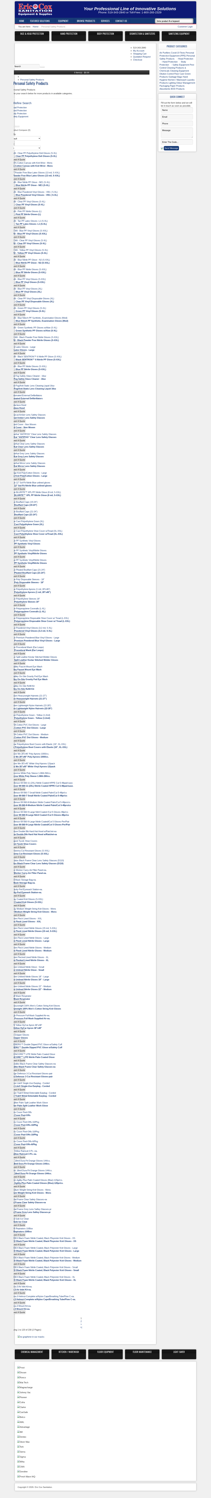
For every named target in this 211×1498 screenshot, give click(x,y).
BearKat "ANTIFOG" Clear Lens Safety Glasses (32, 437)
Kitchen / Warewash (177, 80)
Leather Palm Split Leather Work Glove (28, 1105)
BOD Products (178, 89)
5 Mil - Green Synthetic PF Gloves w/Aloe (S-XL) (33, 330)
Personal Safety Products (32, 79)
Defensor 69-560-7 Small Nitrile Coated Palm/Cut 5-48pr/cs (38, 795)
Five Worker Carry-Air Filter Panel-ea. (28, 873)
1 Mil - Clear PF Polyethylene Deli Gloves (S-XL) (33, 156)
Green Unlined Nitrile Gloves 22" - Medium (30, 989)
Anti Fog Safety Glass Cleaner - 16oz (27, 379)
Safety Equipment (20, 116)
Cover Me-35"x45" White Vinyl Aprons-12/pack (32, 766)
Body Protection (19, 113)
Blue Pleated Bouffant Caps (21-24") (27, 573)
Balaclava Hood (17, 408)
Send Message (171, 148)
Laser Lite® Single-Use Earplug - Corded (29, 1086)
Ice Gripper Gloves (18, 1038)
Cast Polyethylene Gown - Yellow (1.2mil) (29, 718)
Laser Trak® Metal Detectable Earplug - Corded (32, 1096)
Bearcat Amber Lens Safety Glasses (27, 418)
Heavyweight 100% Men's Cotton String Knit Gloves (35, 1008)
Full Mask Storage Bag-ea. (22, 883)
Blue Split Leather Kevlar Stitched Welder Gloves (33, 660)
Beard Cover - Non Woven (22, 427)
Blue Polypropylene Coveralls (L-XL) (27, 611)
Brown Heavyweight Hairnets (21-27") (28, 698)
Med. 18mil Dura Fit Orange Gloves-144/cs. (30, 1173)
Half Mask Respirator (19, 999)
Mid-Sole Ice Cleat (18, 1222)
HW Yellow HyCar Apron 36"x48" (25, 1028)
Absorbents (164, 89)
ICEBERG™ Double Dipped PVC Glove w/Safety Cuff (35, 1047)
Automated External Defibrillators (26, 398)
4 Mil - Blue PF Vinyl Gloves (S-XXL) (27, 282)
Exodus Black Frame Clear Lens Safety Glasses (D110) (36, 863)
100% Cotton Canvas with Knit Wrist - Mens (31, 166)
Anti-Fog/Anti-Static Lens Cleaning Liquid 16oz (32, 388)
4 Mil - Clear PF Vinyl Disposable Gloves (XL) (31, 301)
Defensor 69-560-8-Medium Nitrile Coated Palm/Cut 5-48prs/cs (40, 805)
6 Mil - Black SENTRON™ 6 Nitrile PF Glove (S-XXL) (35, 359)
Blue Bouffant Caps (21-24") (23, 514)
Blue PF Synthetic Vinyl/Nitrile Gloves (28, 553)
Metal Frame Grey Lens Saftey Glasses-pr (30, 1212)
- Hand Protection (168, 62)
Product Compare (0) (20, 130)
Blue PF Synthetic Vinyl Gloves (24, 543)
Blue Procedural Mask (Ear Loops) (26, 650)
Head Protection (19, 107)
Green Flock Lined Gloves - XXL (25, 921)
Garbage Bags (175, 77)
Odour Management (185, 83)
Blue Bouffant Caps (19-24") (23, 505)
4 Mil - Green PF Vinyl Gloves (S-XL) (27, 311)
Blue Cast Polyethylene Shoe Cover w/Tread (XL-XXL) (36, 534)
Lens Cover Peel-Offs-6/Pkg (23, 1144)
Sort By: (12, 134)
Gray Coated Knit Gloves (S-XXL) (25, 902)
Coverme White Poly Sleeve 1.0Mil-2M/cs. (29, 776)
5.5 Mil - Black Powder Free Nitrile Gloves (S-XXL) (34, 340)
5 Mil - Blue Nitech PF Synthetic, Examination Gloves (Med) (38, 321)
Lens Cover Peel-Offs (19, 1115)
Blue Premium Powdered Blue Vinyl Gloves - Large (34, 640)
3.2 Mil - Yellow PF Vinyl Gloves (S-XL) (28, 253)
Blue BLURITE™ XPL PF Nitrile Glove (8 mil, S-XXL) (35, 495)
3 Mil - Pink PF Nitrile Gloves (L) (25, 214)
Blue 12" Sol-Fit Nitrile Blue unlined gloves (30, 485)
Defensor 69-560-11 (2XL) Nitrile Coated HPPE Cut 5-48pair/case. (41, 786)
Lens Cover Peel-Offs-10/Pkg (23, 1125)
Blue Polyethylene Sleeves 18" (24, 602)
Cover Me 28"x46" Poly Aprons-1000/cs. (29, 757)
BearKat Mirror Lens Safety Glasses (27, 466)
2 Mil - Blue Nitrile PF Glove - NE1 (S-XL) (29, 185)
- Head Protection (184, 58)
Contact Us (121, 21)
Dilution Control (166, 74)
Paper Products (177, 86)
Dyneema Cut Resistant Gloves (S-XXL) (29, 853)
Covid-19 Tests (178, 52)
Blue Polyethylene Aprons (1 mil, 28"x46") (30, 592)
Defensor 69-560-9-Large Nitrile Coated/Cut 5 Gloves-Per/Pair (39, 824)
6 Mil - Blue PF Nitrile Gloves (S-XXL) (27, 369)
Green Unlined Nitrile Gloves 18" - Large (29, 979)
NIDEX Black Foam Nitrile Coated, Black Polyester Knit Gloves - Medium (45, 1260)
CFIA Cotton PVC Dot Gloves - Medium (28, 737)
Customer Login (185, 26)
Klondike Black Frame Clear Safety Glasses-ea (32, 1067)
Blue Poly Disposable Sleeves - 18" (26, 582)
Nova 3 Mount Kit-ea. (19, 1309)
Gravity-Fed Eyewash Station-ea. (25, 892)
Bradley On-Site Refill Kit (21, 689)
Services (105, 21)
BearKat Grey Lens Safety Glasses (26, 456)
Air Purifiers (164, 52)
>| (81, 1327)
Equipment (63, 21)
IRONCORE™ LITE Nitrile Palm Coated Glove (32, 1057)
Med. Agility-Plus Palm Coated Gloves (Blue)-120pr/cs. (36, 1183)
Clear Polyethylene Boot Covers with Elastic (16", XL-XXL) (38, 747)
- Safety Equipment (179, 65)
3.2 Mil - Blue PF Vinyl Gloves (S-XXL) (28, 233)
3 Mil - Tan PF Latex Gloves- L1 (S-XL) (28, 224)
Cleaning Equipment (179, 71)
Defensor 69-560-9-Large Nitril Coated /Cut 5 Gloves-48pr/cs (39, 815)
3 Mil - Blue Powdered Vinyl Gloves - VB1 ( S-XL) (33, 195)
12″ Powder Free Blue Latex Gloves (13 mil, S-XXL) (34, 175)
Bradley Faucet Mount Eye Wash (25, 669)
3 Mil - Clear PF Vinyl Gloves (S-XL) (26, 204)
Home (21, 21)
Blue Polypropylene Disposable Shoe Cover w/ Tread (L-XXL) (39, 621)
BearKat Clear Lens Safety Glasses (26, 447)
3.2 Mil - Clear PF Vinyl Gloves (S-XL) (27, 243)
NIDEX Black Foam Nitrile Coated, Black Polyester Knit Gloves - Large (44, 1251)
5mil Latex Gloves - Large (21, 350)
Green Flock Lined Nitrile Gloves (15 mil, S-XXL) (33, 931)
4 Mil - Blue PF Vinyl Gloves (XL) (25, 292)
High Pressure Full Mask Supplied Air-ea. (29, 1018)
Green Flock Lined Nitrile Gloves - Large (29, 941)
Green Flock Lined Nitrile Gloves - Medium (30, 950)
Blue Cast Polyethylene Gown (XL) (26, 524)
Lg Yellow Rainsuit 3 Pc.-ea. (23, 1154)
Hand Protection (19, 110)
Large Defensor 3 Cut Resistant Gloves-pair (31, 1076)
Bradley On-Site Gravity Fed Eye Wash (28, 679)
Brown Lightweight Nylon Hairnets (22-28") (30, 708)
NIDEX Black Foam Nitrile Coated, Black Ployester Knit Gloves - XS (42, 1241)
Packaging (164, 86)
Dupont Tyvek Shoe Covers (22, 844)
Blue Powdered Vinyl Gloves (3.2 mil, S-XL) (30, 631)
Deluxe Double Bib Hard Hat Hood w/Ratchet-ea (33, 834)
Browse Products (86, 21)
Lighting (172, 83)
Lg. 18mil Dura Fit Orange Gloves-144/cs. (29, 1163)
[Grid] (17, 126)
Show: (12, 144)
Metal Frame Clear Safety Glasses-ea (27, 1202)
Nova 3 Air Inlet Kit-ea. (20, 1289)
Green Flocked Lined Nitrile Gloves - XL (29, 960)
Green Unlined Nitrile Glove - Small (26, 970)
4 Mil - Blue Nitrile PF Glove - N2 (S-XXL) (29, 263)
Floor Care (179, 74)
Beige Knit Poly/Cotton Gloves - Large (28, 476)
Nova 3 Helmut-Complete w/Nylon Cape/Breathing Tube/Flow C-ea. (42, 1299)
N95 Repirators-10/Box (20, 1231)
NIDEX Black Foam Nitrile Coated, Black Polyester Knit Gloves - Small (44, 1270)
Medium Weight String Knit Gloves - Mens (30, 1193)
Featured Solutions (40, 21)
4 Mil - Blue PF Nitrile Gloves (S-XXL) (27, 272)
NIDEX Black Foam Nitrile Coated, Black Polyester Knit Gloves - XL (42, 1280)
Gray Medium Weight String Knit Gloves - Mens (33, 912)
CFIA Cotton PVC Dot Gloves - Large (27, 728)
